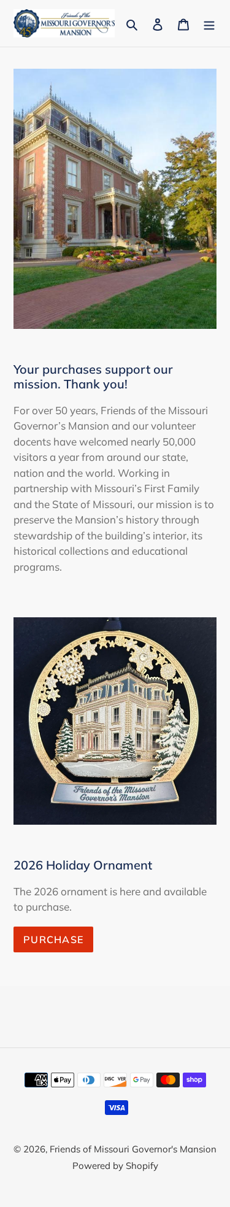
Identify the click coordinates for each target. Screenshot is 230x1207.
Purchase (53, 939)
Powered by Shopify (115, 1165)
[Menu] (209, 23)
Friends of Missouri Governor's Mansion (133, 1149)
